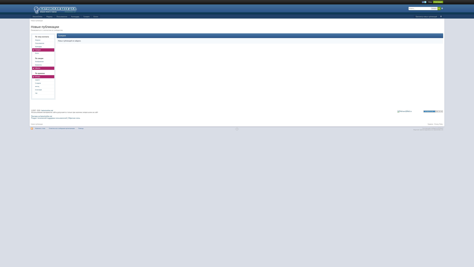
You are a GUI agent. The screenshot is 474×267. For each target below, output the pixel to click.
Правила (430, 124)
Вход (430, 2)
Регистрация (438, 2)
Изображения (39, 61)
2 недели (38, 83)
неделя (37, 80)
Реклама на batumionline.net (41, 116)
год (36, 93)
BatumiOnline (37, 17)
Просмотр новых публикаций (426, 17)
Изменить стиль (40, 128)
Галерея (86, 17)
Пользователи (62, 17)
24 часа (37, 76)
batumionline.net (47, 110)
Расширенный (442, 8)
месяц (37, 86)
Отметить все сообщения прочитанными (62, 128)
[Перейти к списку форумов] (57, 9)
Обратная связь (74, 118)
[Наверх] (237, 129)
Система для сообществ (430, 128)
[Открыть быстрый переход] (441, 17)
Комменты (38, 65)
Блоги (96, 17)
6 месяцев (38, 89)
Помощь (81, 128)
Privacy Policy (438, 124)
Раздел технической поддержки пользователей (49, 118)
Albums (37, 68)
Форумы (49, 17)
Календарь (75, 17)
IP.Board (440, 128)
